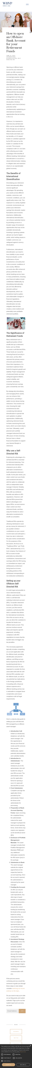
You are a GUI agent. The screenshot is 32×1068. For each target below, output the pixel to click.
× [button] (30, 1045)
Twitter (16, 1038)
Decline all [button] (23, 1064)
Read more (23, 1052)
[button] (7, 1054)
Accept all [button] (8, 1064)
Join (22, 1011)
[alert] (16, 1056)
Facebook (16, 1031)
